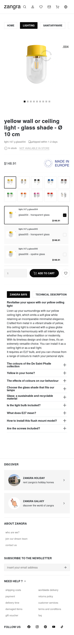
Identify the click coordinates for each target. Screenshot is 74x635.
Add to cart (46, 273)
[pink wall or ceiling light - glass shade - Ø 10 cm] (37, 196)
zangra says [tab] (18, 294)
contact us (11, 545)
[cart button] (57, 7)
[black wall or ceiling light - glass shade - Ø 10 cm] (37, 182)
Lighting (29, 25)
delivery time (12, 602)
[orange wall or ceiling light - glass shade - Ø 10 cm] (24, 196)
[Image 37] (46, 101)
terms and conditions (49, 609)
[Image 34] (37, 101)
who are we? (12, 532)
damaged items (14, 609)
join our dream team (17, 538)
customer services (48, 602)
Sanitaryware (52, 25)
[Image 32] (31, 101)
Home (10, 25)
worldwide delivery (48, 590)
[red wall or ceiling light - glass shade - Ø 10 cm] (50, 196)
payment (10, 596)
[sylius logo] (12, 6)
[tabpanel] (37, 366)
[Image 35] (40, 101)
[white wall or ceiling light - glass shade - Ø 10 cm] (64, 196)
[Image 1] (24, 101)
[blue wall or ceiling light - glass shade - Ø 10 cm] (50, 182)
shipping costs (13, 590)
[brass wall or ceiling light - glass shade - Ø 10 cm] (24, 182)
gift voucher (12, 615)
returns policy (45, 596)
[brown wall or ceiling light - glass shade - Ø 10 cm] (64, 182)
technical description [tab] (51, 294)
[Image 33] (34, 101)
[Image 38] (49, 101)
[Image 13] (28, 101)
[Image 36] (43, 101)
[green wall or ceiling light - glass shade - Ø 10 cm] (10, 196)
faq (40, 615)
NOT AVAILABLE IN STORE (34, 148)
